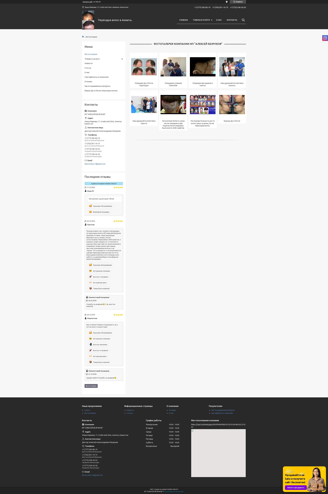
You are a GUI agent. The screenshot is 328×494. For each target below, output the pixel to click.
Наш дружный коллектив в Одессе (144, 122)
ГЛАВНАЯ (183, 20)
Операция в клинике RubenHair (173, 84)
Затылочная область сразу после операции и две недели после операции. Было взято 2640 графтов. (173, 124)
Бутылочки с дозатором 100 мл (101, 199)
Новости (89, 63)
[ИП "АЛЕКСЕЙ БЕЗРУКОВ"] (88, 20)
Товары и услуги (92, 59)
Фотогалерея (91, 54)
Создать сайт (88, 2)
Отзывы (88, 81)
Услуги (87, 410)
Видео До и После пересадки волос (101, 90)
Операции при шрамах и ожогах (203, 84)
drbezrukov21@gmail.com (95, 164)
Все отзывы (91, 386)
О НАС (219, 20)
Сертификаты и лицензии (97, 77)
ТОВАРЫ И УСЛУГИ (201, 20)
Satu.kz (175, 489)
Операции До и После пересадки (144, 84)
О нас (87, 72)
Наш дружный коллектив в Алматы (232, 84)
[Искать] (243, 20)
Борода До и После (232, 121)
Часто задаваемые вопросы (97, 86)
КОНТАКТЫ (232, 20)
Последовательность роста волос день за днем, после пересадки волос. (203, 123)
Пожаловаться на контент (174, 491)
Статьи (88, 68)
